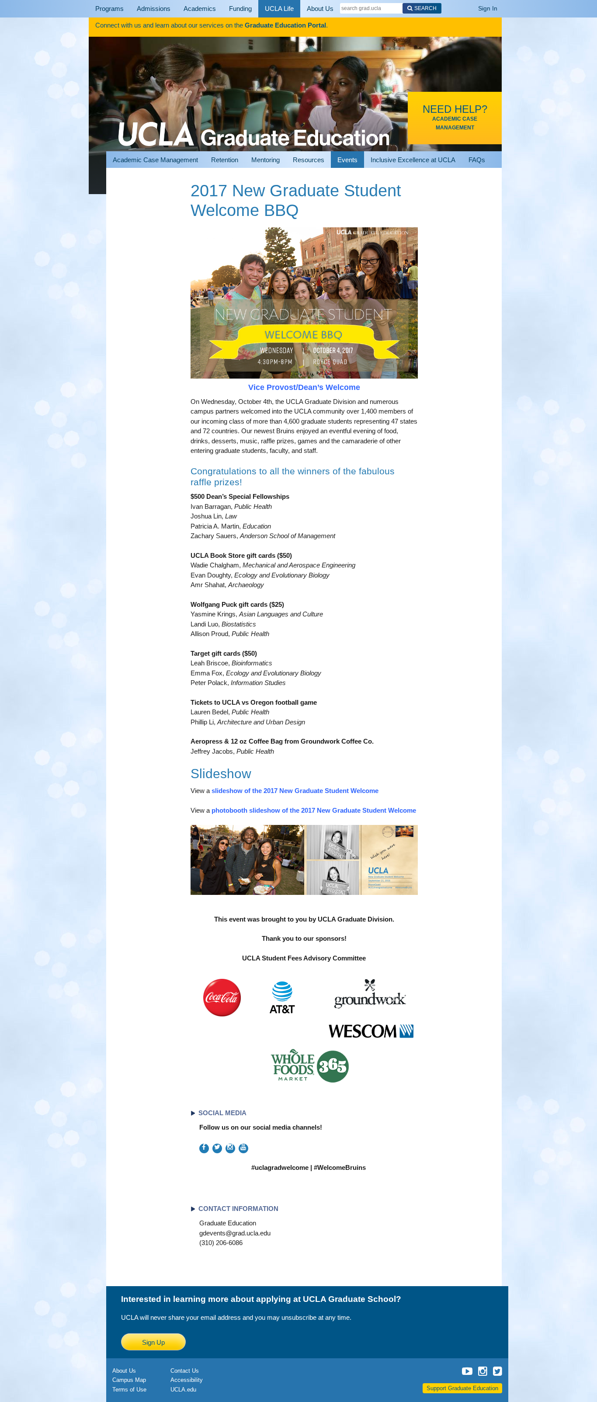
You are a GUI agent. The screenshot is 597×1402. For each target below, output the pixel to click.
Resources (308, 160)
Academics (185, 9)
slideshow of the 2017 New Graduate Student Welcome (295, 790)
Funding (221, 9)
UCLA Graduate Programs (253, 123)
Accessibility (186, 1380)
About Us (292, 9)
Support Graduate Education (462, 1388)
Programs (106, 9)
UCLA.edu (183, 1389)
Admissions (145, 9)
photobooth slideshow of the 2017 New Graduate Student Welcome (314, 810)
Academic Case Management (155, 160)
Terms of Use (129, 1389)
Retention (224, 160)
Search (395, 8)
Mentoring (265, 160)
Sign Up (153, 1342)
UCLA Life (256, 9)
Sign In (487, 8)
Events (347, 160)
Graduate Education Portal (285, 25)
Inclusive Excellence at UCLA (413, 160)
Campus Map (129, 1380)
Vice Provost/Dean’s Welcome (304, 387)
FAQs (477, 160)
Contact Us (184, 1370)
